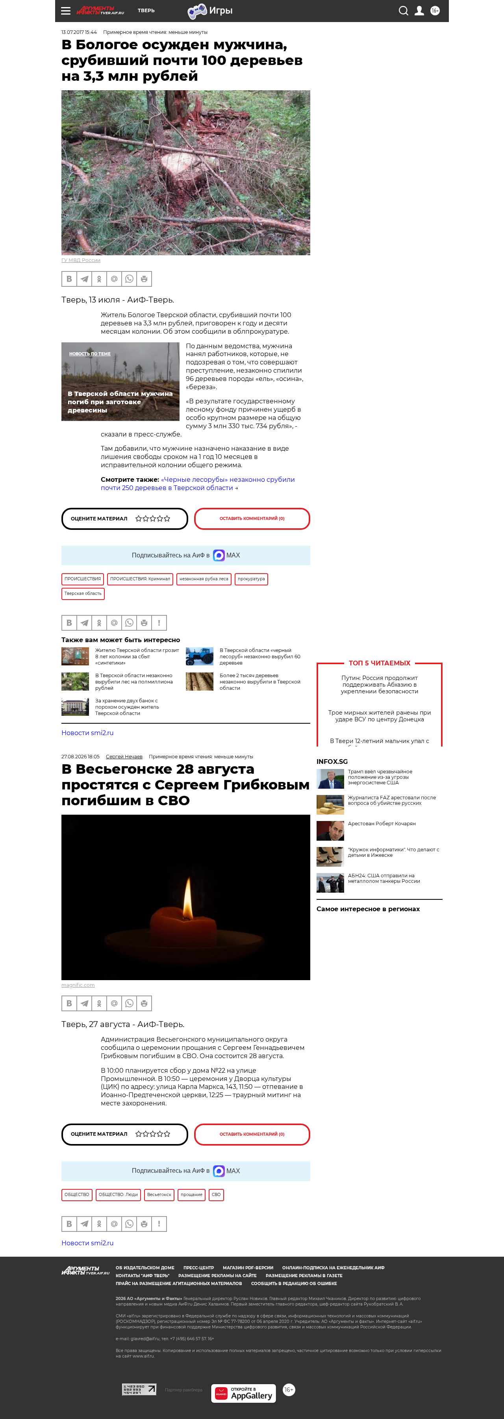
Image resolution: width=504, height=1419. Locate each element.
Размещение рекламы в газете (304, 1275)
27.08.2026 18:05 (80, 757)
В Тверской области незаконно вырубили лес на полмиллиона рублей (134, 681)
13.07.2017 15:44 (79, 32)
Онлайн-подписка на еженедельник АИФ (333, 1267)
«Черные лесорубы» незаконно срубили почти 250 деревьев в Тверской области (198, 484)
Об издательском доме (145, 1267)
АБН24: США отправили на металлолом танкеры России (384, 878)
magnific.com (78, 985)
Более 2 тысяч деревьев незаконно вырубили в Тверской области (260, 681)
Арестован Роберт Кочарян (382, 824)
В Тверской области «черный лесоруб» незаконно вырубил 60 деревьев (260, 656)
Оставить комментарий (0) (252, 518)
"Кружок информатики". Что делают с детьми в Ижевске (393, 852)
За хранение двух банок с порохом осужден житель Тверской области (127, 707)
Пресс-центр (198, 1267)
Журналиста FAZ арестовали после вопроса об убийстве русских (392, 800)
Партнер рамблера (183, 1389)
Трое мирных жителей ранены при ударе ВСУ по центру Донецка (379, 716)
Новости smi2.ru (87, 733)
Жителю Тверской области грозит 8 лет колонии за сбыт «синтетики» (137, 656)
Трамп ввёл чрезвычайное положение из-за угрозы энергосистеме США (380, 777)
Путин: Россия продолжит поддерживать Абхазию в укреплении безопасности (380, 685)
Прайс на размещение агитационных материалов (179, 1283)
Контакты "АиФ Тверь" (142, 1275)
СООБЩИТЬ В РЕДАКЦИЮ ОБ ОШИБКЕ (294, 1283)
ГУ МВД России (80, 260)
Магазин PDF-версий (248, 1267)
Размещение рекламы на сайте (217, 1275)
